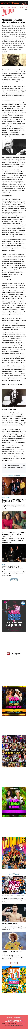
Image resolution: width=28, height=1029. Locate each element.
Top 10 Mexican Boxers (10, 924)
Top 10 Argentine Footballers (13, 896)
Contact (8, 7)
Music (3, 564)
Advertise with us (10, 1021)
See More (14, 579)
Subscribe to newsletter (15, 1020)
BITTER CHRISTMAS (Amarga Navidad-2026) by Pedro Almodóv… (14, 534)
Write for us (20, 1021)
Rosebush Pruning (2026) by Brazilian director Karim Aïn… (14, 501)
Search (10, 1019)
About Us (9, 1017)
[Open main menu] (25, 10)
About (2, 7)
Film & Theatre (5, 497)
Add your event (18, 1017)
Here (8, 469)
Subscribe (13, 7)
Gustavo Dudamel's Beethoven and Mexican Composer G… (12, 567)
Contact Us (18, 1019)
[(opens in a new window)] (14, 3)
